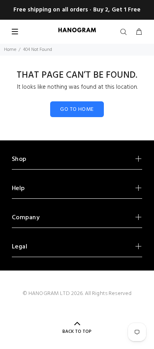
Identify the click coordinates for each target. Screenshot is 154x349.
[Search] (125, 32)
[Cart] (139, 32)
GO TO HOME (77, 109)
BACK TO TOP (77, 332)
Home (10, 50)
